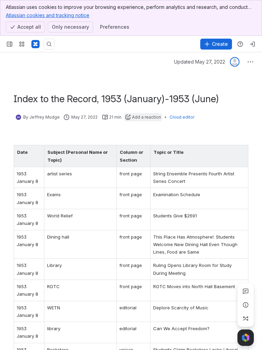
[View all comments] (245, 291)
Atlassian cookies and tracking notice (47, 15)
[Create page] (245, 318)
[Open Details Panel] (245, 304)
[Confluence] (35, 44)
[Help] (240, 44)
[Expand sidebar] (9, 44)
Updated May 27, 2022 (199, 62)
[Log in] (252, 44)
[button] (37, 152)
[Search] (49, 44)
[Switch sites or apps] (21, 44)
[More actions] (250, 61)
